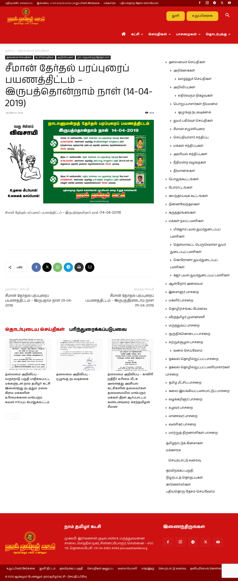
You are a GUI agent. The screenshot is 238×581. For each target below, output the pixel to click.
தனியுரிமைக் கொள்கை (207, 569)
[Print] (79, 267)
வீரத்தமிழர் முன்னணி (187, 317)
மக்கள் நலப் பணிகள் (186, 221)
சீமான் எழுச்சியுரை (189, 129)
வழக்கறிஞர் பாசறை (185, 399)
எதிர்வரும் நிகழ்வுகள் (195, 95)
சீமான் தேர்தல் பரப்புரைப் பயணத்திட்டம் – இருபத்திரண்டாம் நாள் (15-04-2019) (120, 300)
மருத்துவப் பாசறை (184, 325)
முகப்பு (9, 51)
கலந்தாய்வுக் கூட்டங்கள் (188, 196)
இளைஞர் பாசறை (184, 292)
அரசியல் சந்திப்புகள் (190, 154)
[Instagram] (207, 3)
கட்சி (135, 34)
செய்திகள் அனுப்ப (100, 569)
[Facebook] (199, 3)
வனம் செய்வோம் (187, 350)
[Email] (89, 267)
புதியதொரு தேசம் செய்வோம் (190, 491)
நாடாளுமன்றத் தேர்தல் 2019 (93, 57)
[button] (227, 16)
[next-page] (15, 416)
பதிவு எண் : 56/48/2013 (19, 3)
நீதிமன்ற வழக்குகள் (189, 162)
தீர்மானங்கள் (184, 170)
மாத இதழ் (147, 569)
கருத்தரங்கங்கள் (182, 212)
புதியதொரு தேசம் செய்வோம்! (139, 3)
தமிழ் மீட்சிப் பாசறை (185, 382)
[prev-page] (8, 416)
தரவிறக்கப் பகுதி (179, 470)
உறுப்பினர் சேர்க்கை (21, 569)
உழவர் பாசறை (181, 407)
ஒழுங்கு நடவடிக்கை (194, 112)
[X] (221, 3)
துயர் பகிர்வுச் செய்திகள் (193, 120)
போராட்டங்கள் (180, 187)
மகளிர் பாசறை (181, 300)
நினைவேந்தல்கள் (184, 204)
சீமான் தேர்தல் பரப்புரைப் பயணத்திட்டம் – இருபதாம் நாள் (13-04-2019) (38, 300)
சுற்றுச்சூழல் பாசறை (186, 342)
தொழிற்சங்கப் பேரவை (188, 308)
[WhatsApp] (57, 267)
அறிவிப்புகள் (65, 57)
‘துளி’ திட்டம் (47, 569)
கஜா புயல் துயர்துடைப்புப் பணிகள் (201, 275)
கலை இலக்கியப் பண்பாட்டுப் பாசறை (199, 391)
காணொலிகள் (178, 484)
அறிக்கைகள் (184, 70)
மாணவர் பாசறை (183, 416)
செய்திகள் (157, 34)
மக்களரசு (110, 3)
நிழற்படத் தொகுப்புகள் (184, 477)
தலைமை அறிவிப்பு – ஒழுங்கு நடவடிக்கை (73, 376)
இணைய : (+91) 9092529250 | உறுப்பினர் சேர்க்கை (68, 3)
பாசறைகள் (186, 34)
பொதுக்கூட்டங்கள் (184, 179)
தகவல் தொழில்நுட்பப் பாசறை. (194, 359)
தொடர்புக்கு (216, 34)
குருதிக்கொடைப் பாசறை (189, 333)
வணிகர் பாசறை (182, 424)
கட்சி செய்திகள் (45, 57)
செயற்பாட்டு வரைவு (184, 460)
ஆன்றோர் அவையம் (186, 283)
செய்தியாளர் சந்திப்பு (190, 137)
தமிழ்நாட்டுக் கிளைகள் (184, 443)
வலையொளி (127, 569)
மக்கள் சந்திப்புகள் (188, 145)
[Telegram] (214, 3)
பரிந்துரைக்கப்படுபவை (98, 330)
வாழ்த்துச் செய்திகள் (195, 79)
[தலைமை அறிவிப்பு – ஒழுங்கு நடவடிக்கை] (79, 355)
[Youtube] (229, 3)
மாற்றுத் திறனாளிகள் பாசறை (193, 432)
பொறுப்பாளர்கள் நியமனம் (195, 104)
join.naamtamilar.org (133, 548)
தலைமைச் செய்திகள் (19, 57)
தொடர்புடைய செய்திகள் (35, 330)
